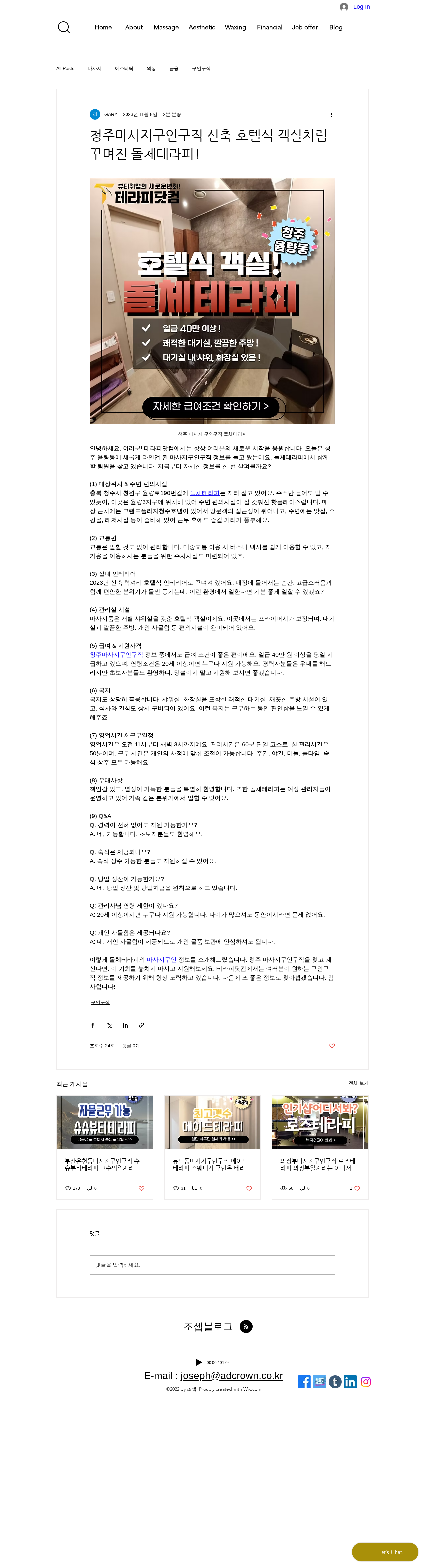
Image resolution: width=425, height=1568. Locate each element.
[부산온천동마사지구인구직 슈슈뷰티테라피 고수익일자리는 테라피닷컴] (105, 1122)
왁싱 (151, 68)
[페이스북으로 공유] (93, 1025)
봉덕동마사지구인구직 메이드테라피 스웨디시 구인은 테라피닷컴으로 (212, 1164)
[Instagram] (365, 1381)
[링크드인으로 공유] (125, 1025)
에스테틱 (124, 68)
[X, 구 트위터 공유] (109, 1025)
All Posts (65, 68)
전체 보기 (359, 1083)
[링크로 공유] (141, 1025)
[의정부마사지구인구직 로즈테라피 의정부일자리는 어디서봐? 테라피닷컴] (320, 1122)
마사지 (95, 68)
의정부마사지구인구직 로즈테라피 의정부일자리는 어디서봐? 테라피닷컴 (317, 1164)
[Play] (199, 1362)
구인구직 (201, 68)
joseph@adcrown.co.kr (232, 1375)
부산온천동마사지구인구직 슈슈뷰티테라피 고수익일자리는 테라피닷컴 (102, 1164)
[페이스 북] (304, 1381)
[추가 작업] (331, 114)
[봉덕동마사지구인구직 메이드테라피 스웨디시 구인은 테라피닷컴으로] (213, 1122)
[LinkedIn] (350, 1381)
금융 (174, 68)
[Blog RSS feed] (246, 1327)
